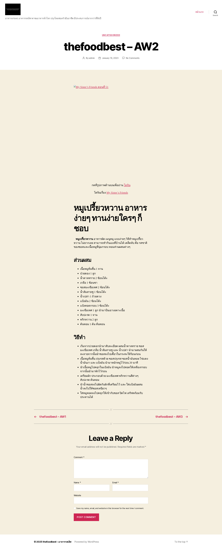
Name (77, 482)
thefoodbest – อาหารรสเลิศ (57, 541)
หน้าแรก (199, 12)
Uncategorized (111, 35)
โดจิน (127, 185)
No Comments (132, 58)
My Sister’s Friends (117, 192)
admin (92, 58)
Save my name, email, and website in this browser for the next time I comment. (110, 508)
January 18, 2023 (110, 58)
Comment (79, 457)
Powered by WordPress (86, 541)
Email (115, 482)
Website (77, 495)
